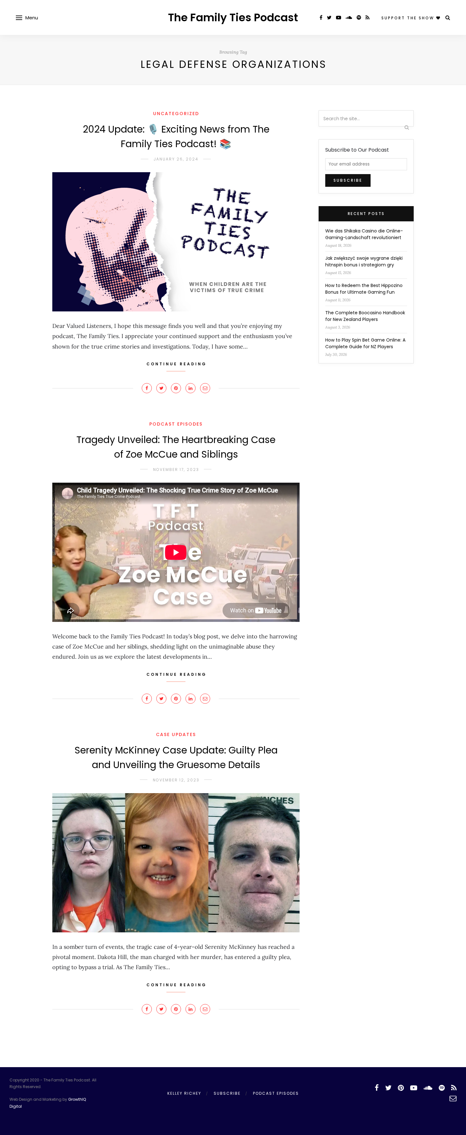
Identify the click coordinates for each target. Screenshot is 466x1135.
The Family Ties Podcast (233, 17)
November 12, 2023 (176, 780)
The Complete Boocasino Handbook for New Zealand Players (365, 316)
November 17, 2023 (176, 469)
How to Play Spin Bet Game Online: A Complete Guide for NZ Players (365, 343)
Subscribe (227, 1093)
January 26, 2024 (176, 159)
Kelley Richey (184, 1093)
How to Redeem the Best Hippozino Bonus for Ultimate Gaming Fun (364, 288)
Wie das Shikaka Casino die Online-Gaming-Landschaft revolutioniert (364, 234)
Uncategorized (176, 113)
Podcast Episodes (176, 424)
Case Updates (176, 734)
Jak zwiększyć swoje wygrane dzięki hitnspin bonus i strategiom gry (364, 261)
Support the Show (408, 18)
